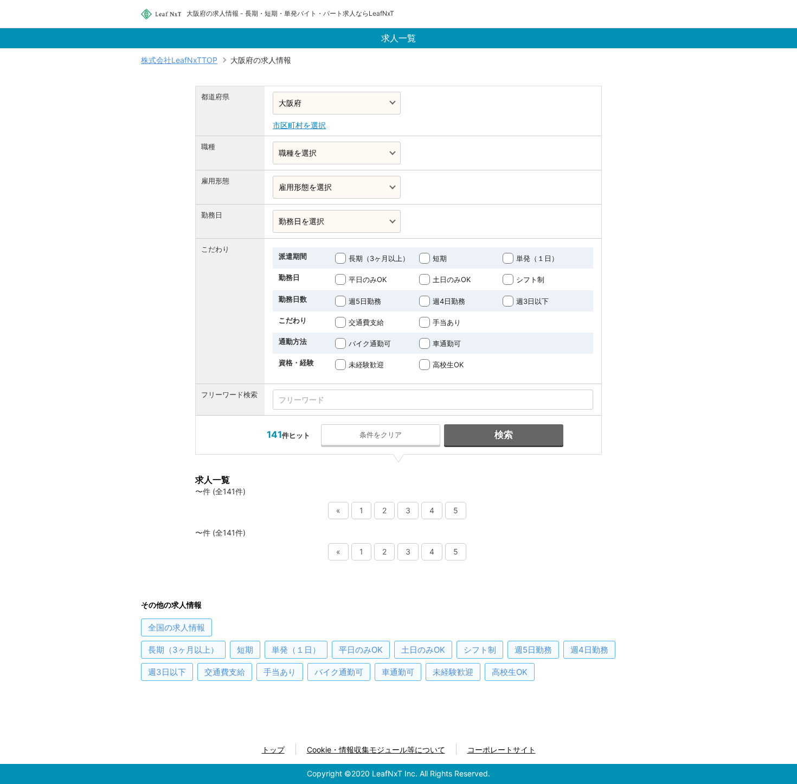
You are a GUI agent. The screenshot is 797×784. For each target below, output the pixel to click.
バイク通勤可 (370, 343)
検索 (503, 434)
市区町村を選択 (299, 125)
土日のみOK (452, 279)
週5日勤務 (365, 301)
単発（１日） (537, 258)
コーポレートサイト (501, 749)
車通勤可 (447, 343)
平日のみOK (368, 279)
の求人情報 (176, 627)
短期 (440, 258)
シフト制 (530, 279)
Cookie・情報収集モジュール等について (376, 749)
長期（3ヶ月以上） (379, 258)
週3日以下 (532, 301)
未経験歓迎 (366, 364)
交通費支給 (366, 322)
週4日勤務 (449, 301)
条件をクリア (380, 434)
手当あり (447, 322)
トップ (273, 749)
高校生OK (448, 364)
